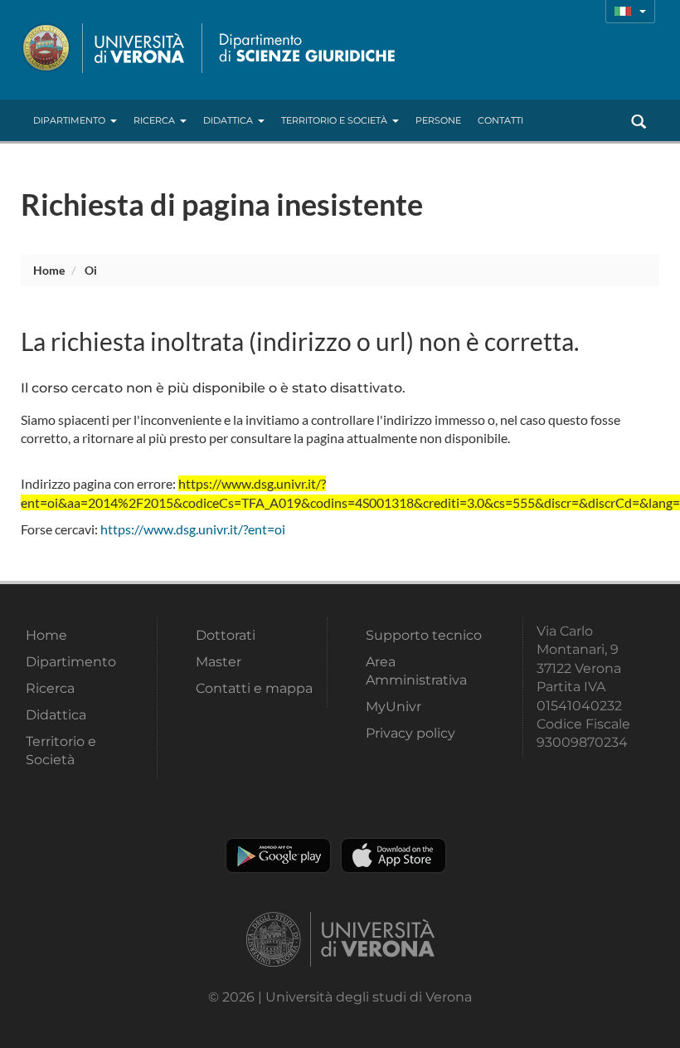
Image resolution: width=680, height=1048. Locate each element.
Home (49, 270)
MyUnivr (393, 706)
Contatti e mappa (254, 688)
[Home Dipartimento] (304, 48)
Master (218, 662)
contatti (500, 120)
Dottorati (225, 635)
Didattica (228, 120)
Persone (438, 120)
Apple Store (393, 855)
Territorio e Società (334, 120)
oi (91, 270)
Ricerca (154, 120)
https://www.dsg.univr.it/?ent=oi (192, 529)
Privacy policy (410, 733)
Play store (278, 855)
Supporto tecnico (424, 635)
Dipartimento (69, 120)
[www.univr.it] (104, 48)
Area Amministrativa (416, 671)
